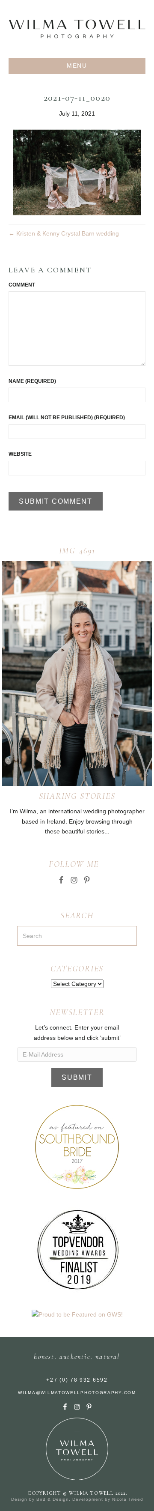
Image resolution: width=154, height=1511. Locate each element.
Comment (22, 285)
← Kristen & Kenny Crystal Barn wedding (64, 233)
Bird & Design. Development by (74, 1499)
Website (20, 454)
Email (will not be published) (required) (67, 418)
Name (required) (32, 381)
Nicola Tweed (127, 1499)
